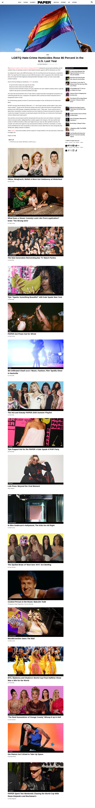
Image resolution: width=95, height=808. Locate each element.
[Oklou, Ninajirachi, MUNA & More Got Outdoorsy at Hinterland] (35, 162)
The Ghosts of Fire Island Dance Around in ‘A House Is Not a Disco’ (78, 100)
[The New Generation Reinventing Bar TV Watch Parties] (35, 240)
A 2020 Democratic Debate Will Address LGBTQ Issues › (23, 141)
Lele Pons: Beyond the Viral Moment (24, 486)
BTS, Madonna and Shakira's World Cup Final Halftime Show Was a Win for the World (34, 679)
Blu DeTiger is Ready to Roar (77, 123)
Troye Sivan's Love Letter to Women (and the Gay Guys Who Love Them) (78, 84)
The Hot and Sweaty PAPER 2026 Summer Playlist (30, 413)
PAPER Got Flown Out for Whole (22, 334)
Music (19, 2)
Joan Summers (12, 567)
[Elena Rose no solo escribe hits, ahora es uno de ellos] (67, 78)
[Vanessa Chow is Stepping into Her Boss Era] (67, 94)
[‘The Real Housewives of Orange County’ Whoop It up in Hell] (35, 700)
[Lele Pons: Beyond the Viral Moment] (35, 469)
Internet (63, 2)
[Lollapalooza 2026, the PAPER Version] (67, 129)
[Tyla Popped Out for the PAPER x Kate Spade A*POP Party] (35, 432)
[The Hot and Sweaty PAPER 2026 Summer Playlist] (35, 395)
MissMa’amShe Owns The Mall (21, 638)
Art (69, 2)
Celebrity (32, 2)
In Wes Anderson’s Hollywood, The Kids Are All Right (31, 525)
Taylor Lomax (12, 223)
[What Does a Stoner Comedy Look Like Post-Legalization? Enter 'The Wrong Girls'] (35, 201)
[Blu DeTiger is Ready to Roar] (67, 124)
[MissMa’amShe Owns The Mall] (35, 621)
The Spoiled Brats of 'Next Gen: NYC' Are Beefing (29, 565)
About (66, 142)
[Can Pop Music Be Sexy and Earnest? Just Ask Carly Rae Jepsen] (67, 134)
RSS (74, 142)
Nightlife (56, 2)
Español (74, 2)
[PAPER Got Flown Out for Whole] (35, 316)
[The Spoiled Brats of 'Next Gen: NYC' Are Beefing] (35, 547)
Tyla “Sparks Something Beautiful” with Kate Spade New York (35, 297)
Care (47, 54)
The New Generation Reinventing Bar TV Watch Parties (32, 258)
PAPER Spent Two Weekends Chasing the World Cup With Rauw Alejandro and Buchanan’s (33, 795)
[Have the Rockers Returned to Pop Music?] (67, 119)
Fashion (26, 2)
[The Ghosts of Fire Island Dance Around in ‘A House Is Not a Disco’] (67, 99)
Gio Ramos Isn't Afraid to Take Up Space (25, 754)
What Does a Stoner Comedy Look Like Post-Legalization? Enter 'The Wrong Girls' (33, 219)
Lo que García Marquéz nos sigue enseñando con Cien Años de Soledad (77, 73)
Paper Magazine (12, 798)
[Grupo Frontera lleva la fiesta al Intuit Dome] (67, 115)
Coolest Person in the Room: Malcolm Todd (27, 602)
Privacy (77, 142)
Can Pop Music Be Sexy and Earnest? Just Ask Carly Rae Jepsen (77, 135)
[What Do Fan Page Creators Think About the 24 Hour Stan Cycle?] (67, 108)
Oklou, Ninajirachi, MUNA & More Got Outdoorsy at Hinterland (35, 179)
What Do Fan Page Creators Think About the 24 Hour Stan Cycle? (78, 109)
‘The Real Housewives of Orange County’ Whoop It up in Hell (34, 717)
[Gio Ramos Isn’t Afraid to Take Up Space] (35, 737)
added (13, 130)
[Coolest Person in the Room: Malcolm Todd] (35, 584)
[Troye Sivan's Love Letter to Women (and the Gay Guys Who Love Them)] (67, 83)
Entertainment (12, 215)
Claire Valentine (43, 64)
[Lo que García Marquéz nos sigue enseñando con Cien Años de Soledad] (67, 72)
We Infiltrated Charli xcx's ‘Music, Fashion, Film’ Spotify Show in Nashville (35, 372)
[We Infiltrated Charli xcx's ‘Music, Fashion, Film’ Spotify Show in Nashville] (35, 353)
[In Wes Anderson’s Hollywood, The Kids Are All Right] (35, 508)
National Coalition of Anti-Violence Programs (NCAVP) (24, 68)
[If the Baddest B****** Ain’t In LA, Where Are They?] (67, 89)
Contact (71, 142)
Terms (81, 142)
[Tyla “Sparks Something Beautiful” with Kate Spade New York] (35, 280)
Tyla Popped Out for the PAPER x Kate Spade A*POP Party (33, 449)
